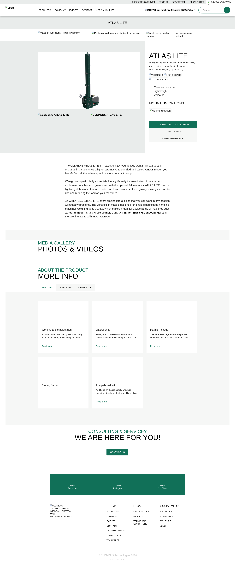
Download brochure (173, 138)
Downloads (113, 535)
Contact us (117, 452)
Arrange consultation (174, 124)
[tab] (46, 287)
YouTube (165, 521)
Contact (163, 2)
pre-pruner (103, 212)
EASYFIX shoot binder (147, 212)
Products (112, 511)
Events (110, 521)
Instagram (166, 516)
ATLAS (149, 169)
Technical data (173, 131)
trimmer (127, 212)
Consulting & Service (143, 2)
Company (112, 516)
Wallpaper (113, 540)
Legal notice (196, 2)
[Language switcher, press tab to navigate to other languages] (220, 2)
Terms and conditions (140, 522)
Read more (47, 346)
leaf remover (77, 212)
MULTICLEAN (101, 216)
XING (163, 526)
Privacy (138, 516)
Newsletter (179, 2)
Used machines (115, 530)
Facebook (166, 511)
